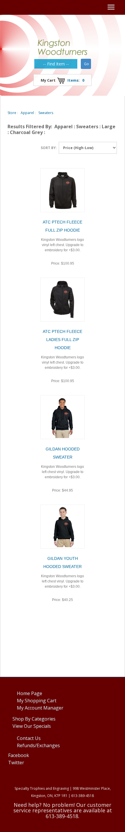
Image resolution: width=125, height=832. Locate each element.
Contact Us (29, 738)
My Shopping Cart (36, 700)
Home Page (29, 693)
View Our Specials (31, 726)
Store (12, 112)
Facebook (18, 755)
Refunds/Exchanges (38, 745)
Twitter (16, 762)
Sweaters (45, 112)
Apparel (27, 112)
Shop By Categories (34, 719)
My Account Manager (40, 708)
